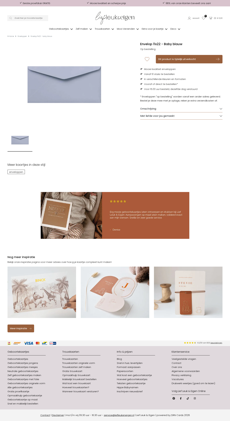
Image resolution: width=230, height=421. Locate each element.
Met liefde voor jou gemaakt (157, 116)
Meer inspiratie (18, 328)
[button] (193, 18)
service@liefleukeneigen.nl (119, 415)
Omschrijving (148, 109)
